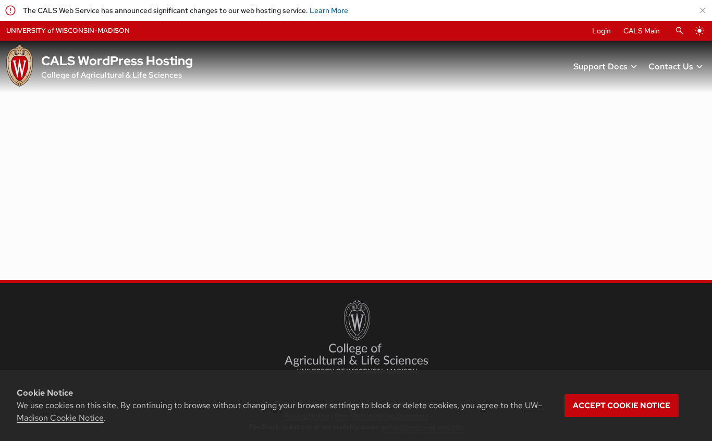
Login (601, 30)
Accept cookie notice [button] (621, 405)
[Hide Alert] (702, 10)
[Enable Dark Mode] (699, 30)
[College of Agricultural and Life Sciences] (356, 337)
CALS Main (641, 30)
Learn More (329, 10)
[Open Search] (679, 31)
